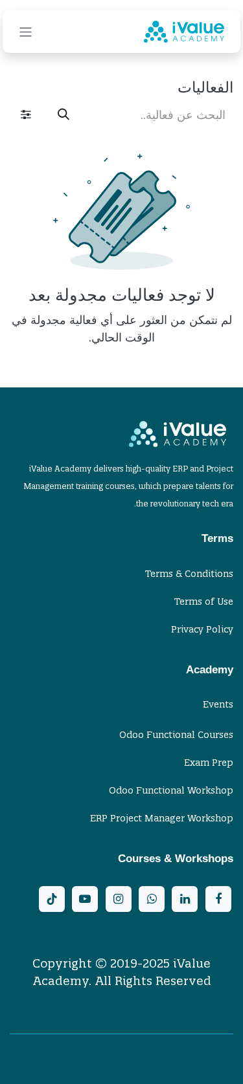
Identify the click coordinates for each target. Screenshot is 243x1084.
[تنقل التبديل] (25, 31)
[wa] (152, 899)
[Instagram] (119, 899)
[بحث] (63, 115)
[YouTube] (85, 899)
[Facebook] (218, 899)
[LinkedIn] (185, 899)
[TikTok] (52, 899)
